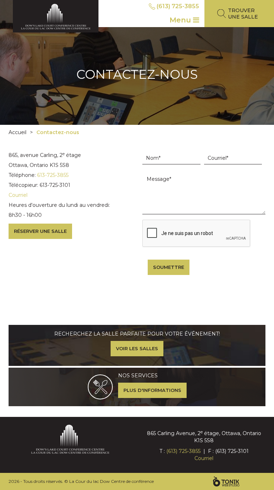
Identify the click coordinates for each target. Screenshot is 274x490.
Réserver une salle (40, 231)
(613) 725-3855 (178, 6)
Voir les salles (137, 348)
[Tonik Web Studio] (226, 481)
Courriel (18, 195)
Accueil (17, 132)
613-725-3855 (52, 175)
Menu (181, 20)
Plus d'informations (152, 390)
